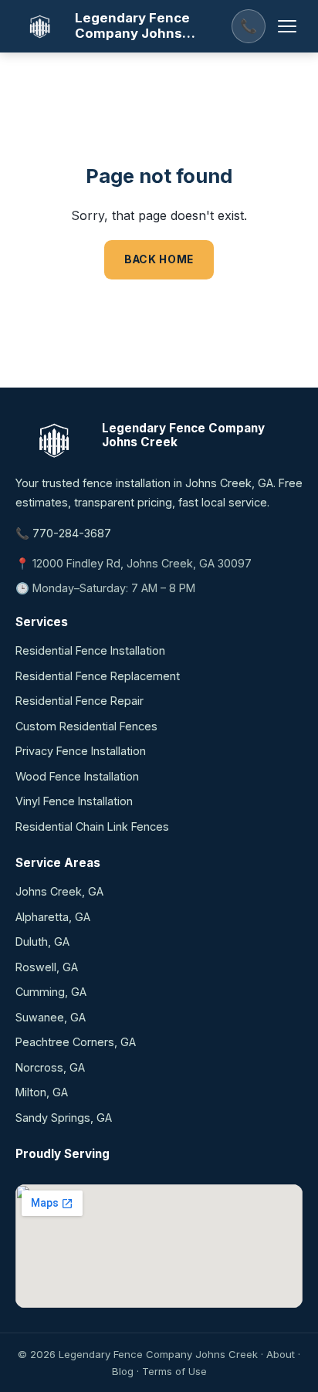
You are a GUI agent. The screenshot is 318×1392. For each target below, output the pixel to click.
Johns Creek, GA (59, 891)
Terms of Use (174, 1371)
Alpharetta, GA (52, 916)
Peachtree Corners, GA (75, 1041)
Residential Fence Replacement (97, 675)
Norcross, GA (50, 1067)
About (280, 1354)
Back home (159, 259)
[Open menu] (287, 26)
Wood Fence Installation (77, 776)
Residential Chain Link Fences (92, 826)
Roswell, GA (46, 967)
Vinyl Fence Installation (74, 801)
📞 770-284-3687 (63, 533)
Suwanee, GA (50, 1017)
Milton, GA (41, 1092)
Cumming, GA (50, 991)
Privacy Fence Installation (80, 750)
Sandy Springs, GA (63, 1117)
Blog (123, 1371)
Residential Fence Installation (90, 650)
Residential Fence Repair (79, 700)
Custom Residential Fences (86, 726)
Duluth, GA (42, 941)
